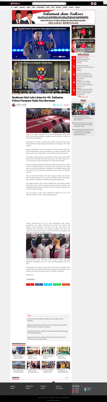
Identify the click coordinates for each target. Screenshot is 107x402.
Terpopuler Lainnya (83, 97)
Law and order (40, 7)
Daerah (28, 7)
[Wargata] (95, 3)
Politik (48, 7)
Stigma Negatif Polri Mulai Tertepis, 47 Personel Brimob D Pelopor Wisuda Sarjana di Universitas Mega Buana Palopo (83, 132)
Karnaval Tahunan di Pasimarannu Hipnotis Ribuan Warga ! (85, 67)
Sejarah (43, 388)
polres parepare (17, 94)
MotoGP (12, 388)
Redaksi (52, 397)
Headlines (22, 7)
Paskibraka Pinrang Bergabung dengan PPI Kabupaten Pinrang (83, 59)
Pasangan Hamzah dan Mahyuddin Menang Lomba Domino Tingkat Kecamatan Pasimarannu (85, 76)
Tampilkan (67, 377)
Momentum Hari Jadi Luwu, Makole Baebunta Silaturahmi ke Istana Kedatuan (83, 118)
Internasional (29, 386)
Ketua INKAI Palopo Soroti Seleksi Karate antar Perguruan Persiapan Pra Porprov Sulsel (83, 124)
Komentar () (66, 105)
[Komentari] (66, 284)
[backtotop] (53, 382)
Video (33, 7)
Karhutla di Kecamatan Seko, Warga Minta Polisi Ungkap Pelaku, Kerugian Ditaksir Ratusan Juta (85, 92)
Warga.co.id (58, 397)
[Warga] (92, 3)
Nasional (12, 386)
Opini (52, 7)
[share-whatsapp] (61, 105)
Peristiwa (58, 7)
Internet (65, 7)
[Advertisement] (18, 131)
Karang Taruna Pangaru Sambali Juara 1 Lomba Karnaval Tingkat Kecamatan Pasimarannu (85, 84)
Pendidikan (43, 386)
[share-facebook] (54, 105)
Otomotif (77, 7)
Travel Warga (59, 388)
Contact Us (46, 397)
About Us (40, 397)
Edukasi (71, 7)
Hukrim (16, 7)
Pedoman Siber (65, 397)
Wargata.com (30, 134)
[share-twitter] (57, 105)
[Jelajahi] (105, 2)
